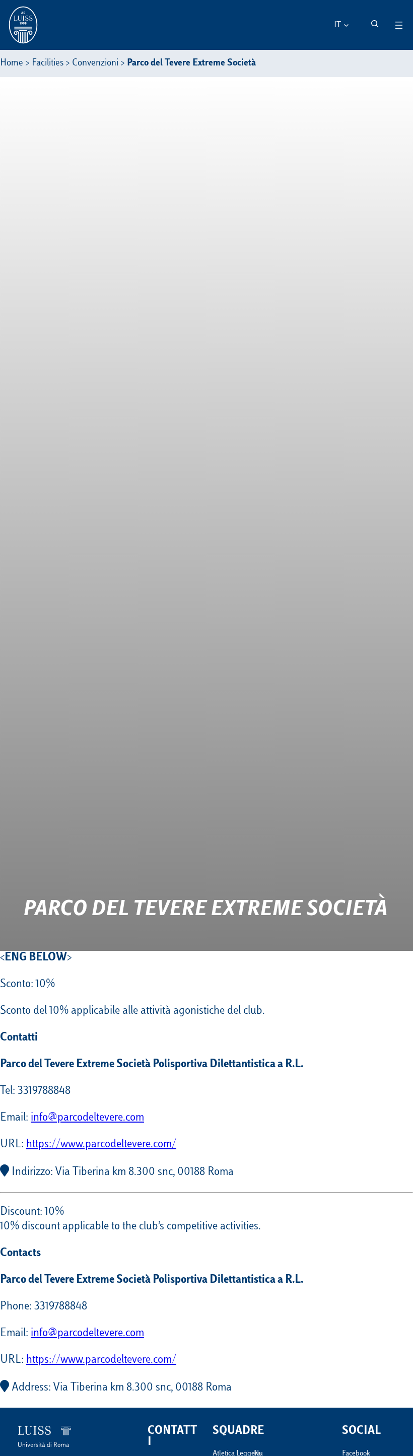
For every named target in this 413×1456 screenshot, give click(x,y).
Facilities (47, 63)
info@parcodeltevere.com (87, 1118)
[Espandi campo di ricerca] (375, 24)
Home (11, 63)
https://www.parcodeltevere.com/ (101, 1144)
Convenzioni (95, 63)
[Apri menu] (399, 25)
